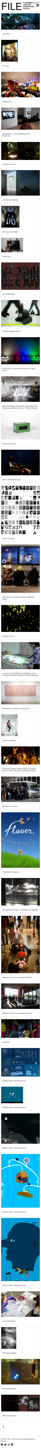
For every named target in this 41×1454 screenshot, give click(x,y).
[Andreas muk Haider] (20, 217)
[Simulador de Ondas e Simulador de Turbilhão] (20, 892)
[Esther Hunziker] (20, 509)
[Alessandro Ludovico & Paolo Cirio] (20, 692)
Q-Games (6, 1042)
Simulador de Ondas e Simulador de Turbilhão (20, 909)
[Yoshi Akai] (20, 245)
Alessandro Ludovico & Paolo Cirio (16, 708)
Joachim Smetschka (10, 200)
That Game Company (10, 872)
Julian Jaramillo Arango (11, 479)
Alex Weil (6, 34)
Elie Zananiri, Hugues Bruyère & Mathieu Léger (18, 598)
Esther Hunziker (8, 538)
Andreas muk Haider (10, 232)
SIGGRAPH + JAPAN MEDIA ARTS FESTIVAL (16, 135)
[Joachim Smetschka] (20, 183)
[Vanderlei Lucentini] (20, 789)
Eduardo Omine (8, 636)
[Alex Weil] (20, 21)
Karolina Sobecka (9, 164)
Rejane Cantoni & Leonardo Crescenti (17, 977)
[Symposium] (20, 84)
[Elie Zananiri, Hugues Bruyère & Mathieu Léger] (20, 569)
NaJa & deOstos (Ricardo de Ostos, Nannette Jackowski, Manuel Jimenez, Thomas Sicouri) (20, 407)
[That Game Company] (20, 840)
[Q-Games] (20, 1028)
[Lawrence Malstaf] (20, 725)
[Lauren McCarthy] (20, 426)
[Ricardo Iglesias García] (20, 313)
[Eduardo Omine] (20, 618)
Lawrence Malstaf (9, 740)
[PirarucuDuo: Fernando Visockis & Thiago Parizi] (20, 350)
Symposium (6, 101)
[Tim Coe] (20, 51)
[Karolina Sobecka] (20, 151)
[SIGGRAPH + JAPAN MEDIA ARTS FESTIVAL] (20, 119)
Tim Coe (5, 65)
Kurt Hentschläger (9, 1353)
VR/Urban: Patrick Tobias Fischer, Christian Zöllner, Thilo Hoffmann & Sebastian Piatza (19, 769)
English (28, 3)
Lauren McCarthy (9, 443)
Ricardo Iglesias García (11, 331)
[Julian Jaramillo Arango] (20, 462)
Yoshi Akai (6, 256)
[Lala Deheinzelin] (20, 1304)
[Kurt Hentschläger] (20, 1338)
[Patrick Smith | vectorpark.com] (20, 1062)
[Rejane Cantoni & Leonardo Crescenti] (20, 944)
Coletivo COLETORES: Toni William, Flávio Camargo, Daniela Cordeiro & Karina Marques (20, 674)
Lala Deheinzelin (9, 1321)
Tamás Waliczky (8, 294)
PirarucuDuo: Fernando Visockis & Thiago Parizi (18, 369)
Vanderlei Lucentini (9, 806)
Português (35, 3)
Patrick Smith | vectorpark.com (14, 1080)
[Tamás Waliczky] (20, 276)
